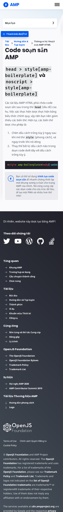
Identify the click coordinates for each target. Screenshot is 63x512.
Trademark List (17, 369)
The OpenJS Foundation (22, 355)
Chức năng (15, 280)
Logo (11, 407)
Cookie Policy (10, 445)
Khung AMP (15, 267)
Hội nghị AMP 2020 (19, 383)
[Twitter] (6, 241)
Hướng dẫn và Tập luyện (22, 299)
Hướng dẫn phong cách (21, 402)
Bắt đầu (13, 295)
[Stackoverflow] (51, 241)
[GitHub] (40, 241)
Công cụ (13, 317)
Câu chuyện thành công (22, 276)
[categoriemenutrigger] (15, 34)
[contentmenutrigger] (30, 23)
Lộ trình (13, 341)
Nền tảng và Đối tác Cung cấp (24, 332)
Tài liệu (7, 43)
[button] (57, 4)
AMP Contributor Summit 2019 (25, 388)
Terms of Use (9, 440)
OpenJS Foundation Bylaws (23, 360)
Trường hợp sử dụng (19, 272)
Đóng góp (14, 336)
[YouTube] (18, 241)
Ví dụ (11, 308)
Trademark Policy (18, 364)
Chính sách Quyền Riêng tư (33, 440)
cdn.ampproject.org (43, 506)
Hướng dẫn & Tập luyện (21, 43)
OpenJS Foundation (17, 454)
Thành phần (16, 304)
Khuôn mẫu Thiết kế (20, 313)
